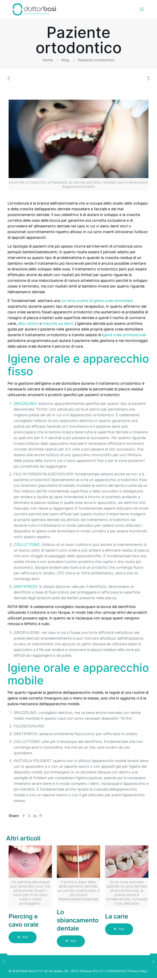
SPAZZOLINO (25, 403)
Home (48, 60)
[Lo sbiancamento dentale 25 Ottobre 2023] (3, 962)
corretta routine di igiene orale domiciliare (97, 300)
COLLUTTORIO (27, 544)
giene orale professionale (124, 335)
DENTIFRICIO (25, 586)
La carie (116, 916)
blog (65, 60)
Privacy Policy (137, 971)
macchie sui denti (58, 323)
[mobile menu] (141, 9)
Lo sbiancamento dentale (78, 920)
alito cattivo (28, 323)
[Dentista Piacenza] (34, 9)
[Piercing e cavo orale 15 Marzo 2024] (153, 962)
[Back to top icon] (144, 964)
